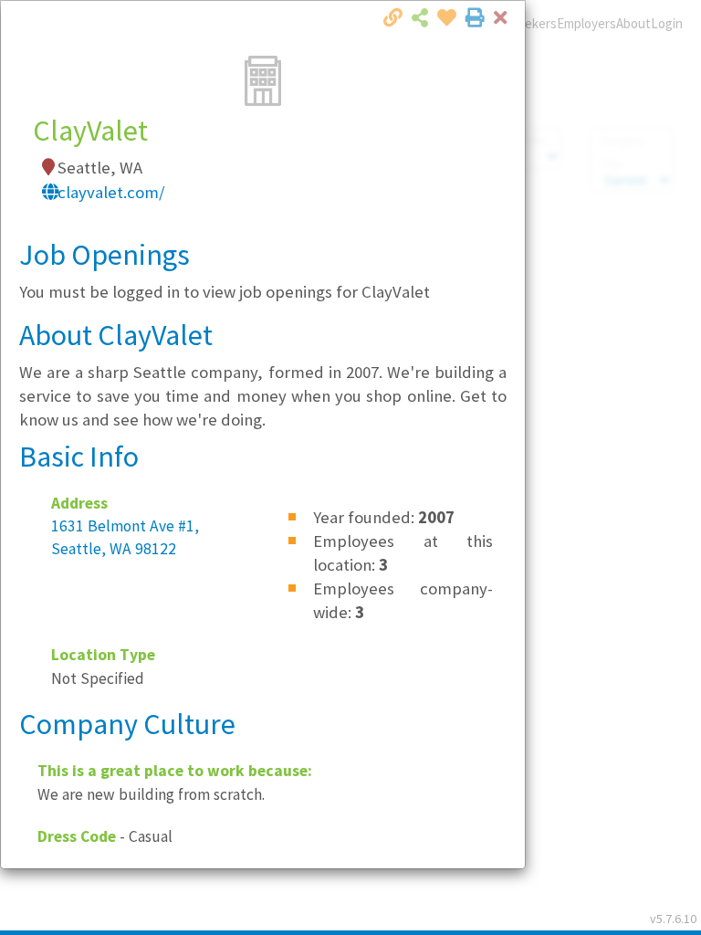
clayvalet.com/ (111, 192)
